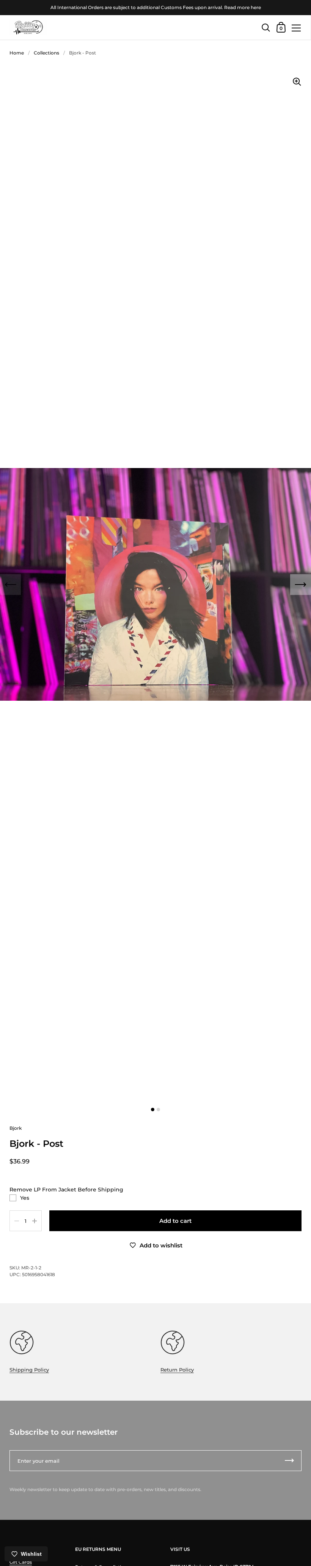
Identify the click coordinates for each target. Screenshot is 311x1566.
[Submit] (289, 1460)
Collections (46, 53)
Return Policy (177, 1370)
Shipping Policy (29, 1370)
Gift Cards (20, 1562)
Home (16, 53)
